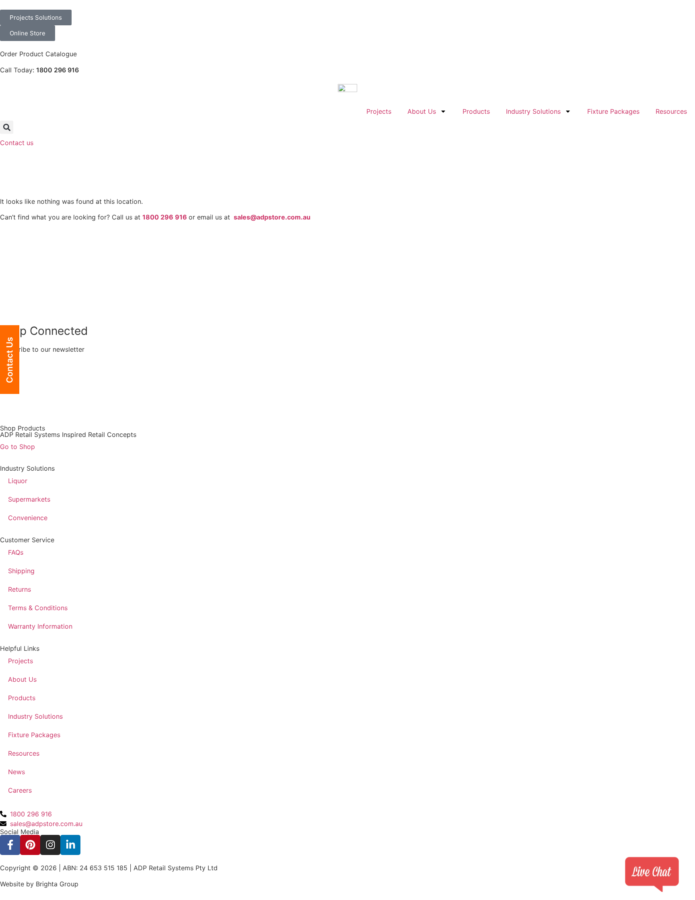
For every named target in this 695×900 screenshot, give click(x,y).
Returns (19, 589)
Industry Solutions (533, 111)
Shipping (21, 571)
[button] (6, 127)
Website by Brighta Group (39, 884)
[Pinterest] (30, 845)
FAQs (15, 552)
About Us (421, 111)
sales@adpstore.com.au (272, 217)
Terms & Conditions (38, 608)
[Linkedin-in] (70, 845)
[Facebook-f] (10, 845)
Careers (20, 790)
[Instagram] (50, 845)
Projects (378, 111)
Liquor (17, 481)
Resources (671, 111)
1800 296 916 (57, 70)
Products (476, 111)
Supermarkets (29, 499)
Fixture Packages (613, 111)
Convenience (27, 518)
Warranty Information (40, 626)
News (16, 772)
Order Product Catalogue (38, 54)
